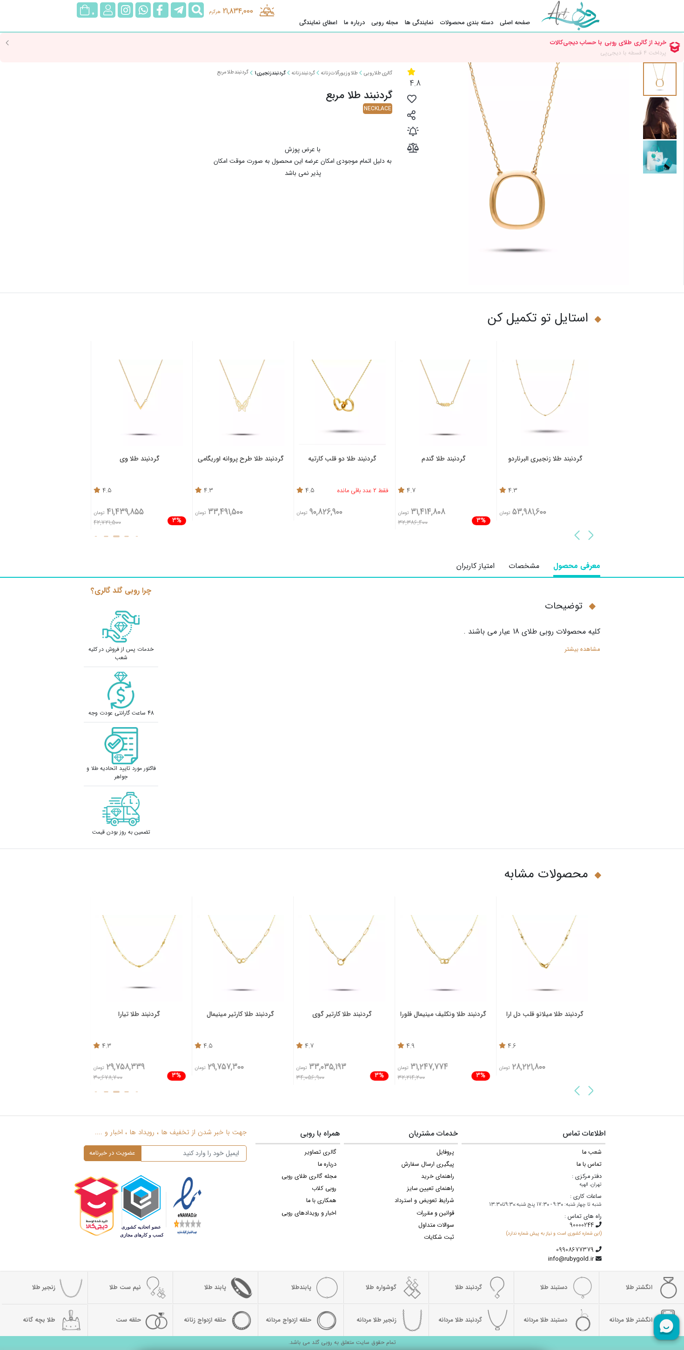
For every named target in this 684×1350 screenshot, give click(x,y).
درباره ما (354, 22)
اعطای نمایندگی (318, 22)
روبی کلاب (324, 1188)
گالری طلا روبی (377, 73)
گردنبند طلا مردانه (460, 1320)
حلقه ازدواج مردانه (288, 1320)
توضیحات (564, 606)
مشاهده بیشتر (582, 649)
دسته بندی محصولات (466, 22)
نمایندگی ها (419, 22)
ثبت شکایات (439, 1237)
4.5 (310, 491)
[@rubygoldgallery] (125, 10)
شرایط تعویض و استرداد (424, 1200)
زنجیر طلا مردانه (376, 1320)
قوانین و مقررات (435, 1213)
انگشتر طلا (639, 1287)
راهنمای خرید (437, 1176)
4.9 (411, 1046)
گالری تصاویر (320, 1152)
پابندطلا (301, 1287)
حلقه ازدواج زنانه (205, 1320)
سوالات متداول (436, 1225)
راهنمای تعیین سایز (430, 1188)
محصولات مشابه (546, 874)
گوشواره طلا (381, 1287)
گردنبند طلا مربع (232, 72)
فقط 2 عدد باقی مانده (362, 491)
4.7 (411, 491)
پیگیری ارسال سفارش (428, 1164)
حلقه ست (128, 1320)
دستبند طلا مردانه (545, 1320)
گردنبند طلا (468, 1287)
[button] (591, 536)
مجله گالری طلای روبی (309, 1176)
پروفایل (445, 1152)
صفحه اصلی (515, 22)
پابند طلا (215, 1287)
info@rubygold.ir (571, 1259)
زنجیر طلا (43, 1287)
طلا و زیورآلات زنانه (339, 73)
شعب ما (592, 1152)
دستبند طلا (553, 1287)
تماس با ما (589, 1164)
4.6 (512, 1046)
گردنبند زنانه (303, 73)
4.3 (512, 491)
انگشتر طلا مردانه (630, 1320)
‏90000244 (582, 1225)
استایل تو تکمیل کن (538, 318)
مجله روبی (384, 22)
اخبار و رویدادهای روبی (309, 1213)
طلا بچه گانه (39, 1320)
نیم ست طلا (125, 1287)
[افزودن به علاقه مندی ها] (411, 100)
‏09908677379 (575, 1250)
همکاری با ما (321, 1200)
